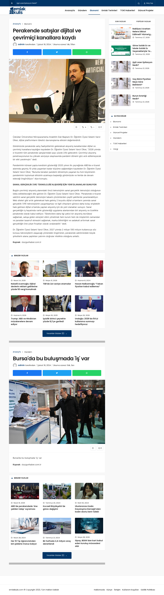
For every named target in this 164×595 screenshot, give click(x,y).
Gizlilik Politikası (148, 589)
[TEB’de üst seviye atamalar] (57, 268)
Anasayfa (70, 10)
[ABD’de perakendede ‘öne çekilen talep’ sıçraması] (25, 491)
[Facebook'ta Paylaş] (27, 52)
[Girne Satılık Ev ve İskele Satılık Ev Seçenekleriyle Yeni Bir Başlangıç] (121, 50)
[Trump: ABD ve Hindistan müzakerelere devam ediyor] (25, 303)
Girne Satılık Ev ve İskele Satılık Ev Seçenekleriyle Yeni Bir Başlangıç (142, 49)
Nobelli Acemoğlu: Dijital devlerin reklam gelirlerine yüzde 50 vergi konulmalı (24, 286)
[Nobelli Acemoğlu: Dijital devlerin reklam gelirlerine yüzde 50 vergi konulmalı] (25, 268)
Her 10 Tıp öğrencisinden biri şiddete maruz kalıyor (24, 542)
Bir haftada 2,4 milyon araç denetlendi (57, 542)
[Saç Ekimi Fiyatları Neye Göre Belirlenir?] (121, 83)
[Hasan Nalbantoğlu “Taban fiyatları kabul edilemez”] (89, 268)
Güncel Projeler (145, 10)
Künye (109, 589)
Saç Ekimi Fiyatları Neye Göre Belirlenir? (141, 82)
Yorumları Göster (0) (56, 333)
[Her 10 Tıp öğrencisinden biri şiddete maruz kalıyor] (25, 526)
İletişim (117, 589)
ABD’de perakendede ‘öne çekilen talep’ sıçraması (24, 507)
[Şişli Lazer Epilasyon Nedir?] (121, 66)
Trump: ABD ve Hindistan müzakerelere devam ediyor (23, 321)
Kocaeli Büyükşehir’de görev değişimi (54, 507)
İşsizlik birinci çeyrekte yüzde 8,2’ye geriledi (54, 320)
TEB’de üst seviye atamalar (57, 283)
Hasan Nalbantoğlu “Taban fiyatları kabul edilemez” (89, 285)
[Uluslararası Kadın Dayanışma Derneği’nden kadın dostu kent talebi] (89, 491)
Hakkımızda (99, 589)
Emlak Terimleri (109, 10)
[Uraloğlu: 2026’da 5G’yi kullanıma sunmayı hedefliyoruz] (89, 303)
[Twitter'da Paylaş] (57, 52)
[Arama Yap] (139, 3)
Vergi (115, 149)
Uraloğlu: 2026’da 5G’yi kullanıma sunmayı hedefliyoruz (86, 321)
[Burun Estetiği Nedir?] (121, 100)
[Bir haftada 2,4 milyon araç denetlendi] (57, 526)
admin (21, 44)
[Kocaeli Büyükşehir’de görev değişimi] (57, 491)
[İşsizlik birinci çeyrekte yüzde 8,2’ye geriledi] (57, 303)
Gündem (82, 10)
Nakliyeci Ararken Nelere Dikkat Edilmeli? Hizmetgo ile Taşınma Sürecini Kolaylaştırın (142, 35)
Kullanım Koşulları (130, 589)
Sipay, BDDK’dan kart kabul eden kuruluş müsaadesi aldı (89, 543)
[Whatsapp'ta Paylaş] (86, 52)
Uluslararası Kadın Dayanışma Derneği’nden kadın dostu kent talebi (88, 509)
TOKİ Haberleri (127, 10)
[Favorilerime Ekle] (76, 127)
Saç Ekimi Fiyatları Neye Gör (27, 3)
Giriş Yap (149, 3)
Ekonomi (94, 10)
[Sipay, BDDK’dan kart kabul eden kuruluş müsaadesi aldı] (89, 526)
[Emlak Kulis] (17, 10)
